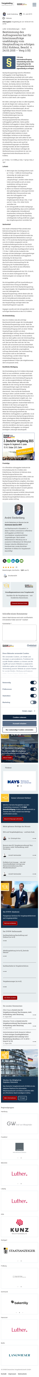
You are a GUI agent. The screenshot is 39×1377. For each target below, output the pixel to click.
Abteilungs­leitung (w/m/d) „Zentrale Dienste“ (16, 951)
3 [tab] (23, 1313)
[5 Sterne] (13, 567)
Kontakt (3, 1374)
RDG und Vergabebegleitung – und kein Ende (18, 832)
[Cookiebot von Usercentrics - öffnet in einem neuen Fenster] (28, 645)
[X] (4, 561)
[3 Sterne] (8, 567)
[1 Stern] (3, 567)
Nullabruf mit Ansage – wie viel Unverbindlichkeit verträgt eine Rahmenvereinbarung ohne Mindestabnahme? (14, 865)
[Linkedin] (13, 561)
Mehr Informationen (10, 1098)
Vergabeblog (7, 3)
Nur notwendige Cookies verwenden (19, 730)
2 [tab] (21, 786)
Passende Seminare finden (19, 603)
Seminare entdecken (10, 923)
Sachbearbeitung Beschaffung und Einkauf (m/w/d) (15, 936)
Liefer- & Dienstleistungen (11, 29)
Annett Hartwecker (14, 855)
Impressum (12, 1374)
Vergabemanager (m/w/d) (12, 981)
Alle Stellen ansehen (10, 998)
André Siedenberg (12, 14)
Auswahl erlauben (19, 723)
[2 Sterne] (6, 567)
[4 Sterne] (11, 567)
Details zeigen (27, 711)
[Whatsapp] (9, 561)
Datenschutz (22, 1374)
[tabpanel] (19, 782)
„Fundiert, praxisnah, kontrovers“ (7, 5)
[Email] (21, 561)
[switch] (33, 689)
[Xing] (17, 561)
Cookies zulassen (19, 717)
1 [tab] (18, 786)
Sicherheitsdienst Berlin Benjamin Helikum (17, 1032)
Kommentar (6, 623)
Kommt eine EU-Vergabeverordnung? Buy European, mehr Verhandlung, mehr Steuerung (18, 847)
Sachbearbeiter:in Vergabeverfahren (15, 966)
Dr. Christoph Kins (14, 838)
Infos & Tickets (7, 757)
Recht (24, 29)
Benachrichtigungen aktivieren (13, 819)
